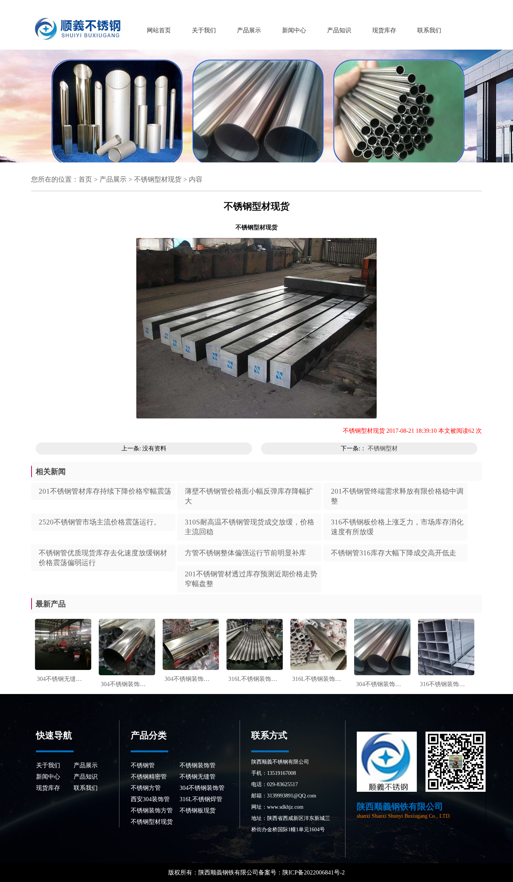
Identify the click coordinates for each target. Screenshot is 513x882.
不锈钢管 (143, 765)
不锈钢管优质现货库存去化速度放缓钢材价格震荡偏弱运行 (103, 558)
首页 (85, 179)
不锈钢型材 (383, 448)
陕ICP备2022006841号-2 (314, 872)
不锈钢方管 (146, 788)
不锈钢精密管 (149, 776)
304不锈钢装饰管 (202, 788)
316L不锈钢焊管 (201, 799)
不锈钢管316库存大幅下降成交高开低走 (393, 553)
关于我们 (204, 30)
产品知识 (339, 30)
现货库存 (384, 30)
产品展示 (249, 30)
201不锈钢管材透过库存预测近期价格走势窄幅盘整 (251, 579)
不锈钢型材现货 (157, 179)
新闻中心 (294, 30)
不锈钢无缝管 (198, 776)
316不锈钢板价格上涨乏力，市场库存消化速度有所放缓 (397, 527)
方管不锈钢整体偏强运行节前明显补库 (245, 553)
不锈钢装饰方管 (152, 810)
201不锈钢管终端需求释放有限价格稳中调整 (397, 496)
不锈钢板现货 (198, 810)
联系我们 (429, 30)
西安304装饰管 (150, 799)
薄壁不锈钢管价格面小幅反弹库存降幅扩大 (249, 496)
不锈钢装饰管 (198, 765)
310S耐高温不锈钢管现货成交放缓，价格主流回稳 (249, 527)
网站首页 (159, 30)
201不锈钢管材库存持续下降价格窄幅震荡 (105, 491)
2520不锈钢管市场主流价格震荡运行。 (100, 522)
